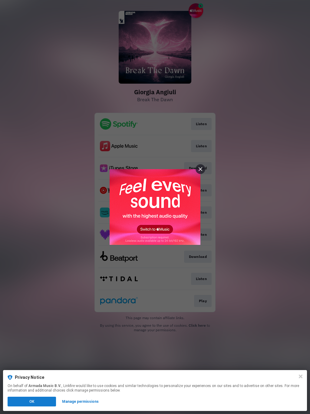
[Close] (300, 376)
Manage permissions (80, 401)
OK (31, 401)
